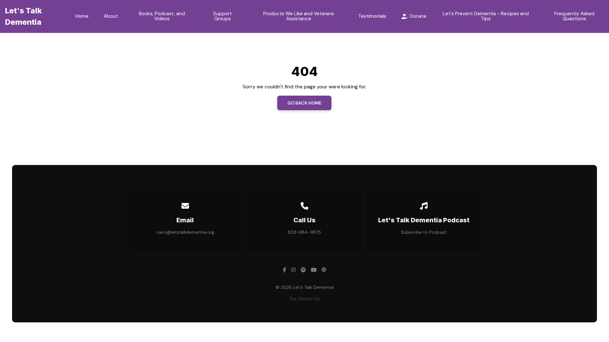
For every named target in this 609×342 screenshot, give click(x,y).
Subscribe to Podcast (424, 232)
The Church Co (304, 298)
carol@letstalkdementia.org (185, 232)
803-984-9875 (304, 232)
